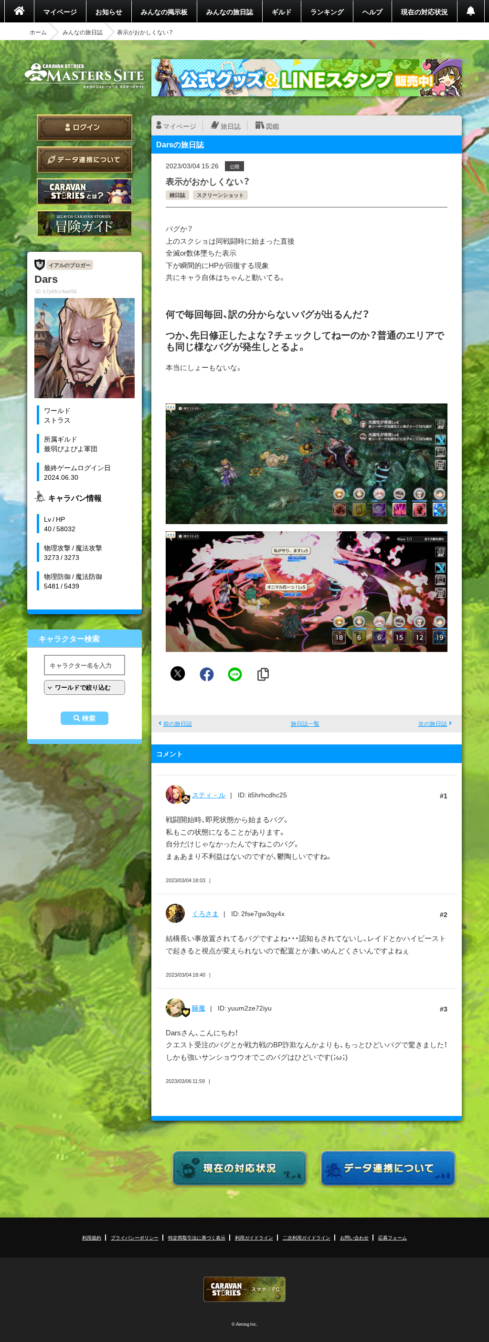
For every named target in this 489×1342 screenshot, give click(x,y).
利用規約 (91, 1237)
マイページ (60, 11)
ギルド (282, 11)
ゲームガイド (84, 223)
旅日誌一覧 (305, 723)
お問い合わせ (354, 1237)
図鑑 (272, 126)
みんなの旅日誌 (229, 11)
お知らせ (109, 11)
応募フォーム (392, 1237)
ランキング (327, 11)
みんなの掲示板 (164, 11)
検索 (89, 718)
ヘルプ (372, 11)
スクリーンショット (220, 195)
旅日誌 (231, 126)
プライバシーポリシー (135, 1237)
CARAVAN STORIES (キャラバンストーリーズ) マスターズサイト (84, 76)
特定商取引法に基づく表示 (196, 1237)
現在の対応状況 (424, 11)
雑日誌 (177, 195)
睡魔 (198, 1007)
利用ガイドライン (254, 1237)
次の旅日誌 (432, 723)
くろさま (205, 913)
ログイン (84, 127)
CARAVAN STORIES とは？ (84, 191)
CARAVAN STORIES (244, 1289)
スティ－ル (208, 794)
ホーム (38, 32)
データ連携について (84, 159)
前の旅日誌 (177, 723)
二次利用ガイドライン (306, 1237)
